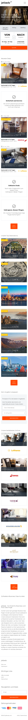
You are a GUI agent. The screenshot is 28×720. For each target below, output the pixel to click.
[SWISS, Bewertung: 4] (14, 475)
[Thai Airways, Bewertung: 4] (14, 576)
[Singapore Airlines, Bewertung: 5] (14, 526)
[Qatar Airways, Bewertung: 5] (14, 501)
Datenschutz (4, 679)
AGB (2, 677)
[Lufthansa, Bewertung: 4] (14, 450)
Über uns (3, 664)
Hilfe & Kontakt (5, 675)
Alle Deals (14, 226)
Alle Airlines (14, 586)
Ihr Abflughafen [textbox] (8, 413)
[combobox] (14, 413)
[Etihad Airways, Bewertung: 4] (14, 551)
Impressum (4, 666)
